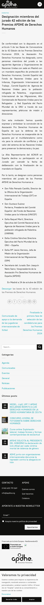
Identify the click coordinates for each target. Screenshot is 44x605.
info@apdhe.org (8, 493)
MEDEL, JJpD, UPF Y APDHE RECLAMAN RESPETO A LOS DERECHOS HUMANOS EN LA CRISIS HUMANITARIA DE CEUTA (26, 408)
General (6, 378)
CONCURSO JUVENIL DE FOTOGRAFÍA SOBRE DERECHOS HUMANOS (25, 421)
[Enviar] (39, 347)
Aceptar (31, 599)
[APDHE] (22, 558)
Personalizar (6, 594)
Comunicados (8, 368)
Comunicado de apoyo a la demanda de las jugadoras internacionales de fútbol (12, 322)
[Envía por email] (24, 301)
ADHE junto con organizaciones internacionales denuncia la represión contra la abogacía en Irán (25, 458)
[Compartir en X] (19, 301)
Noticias (5, 383)
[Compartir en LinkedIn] (29, 301)
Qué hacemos (27, 493)
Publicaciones (8, 388)
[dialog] (22, 588)
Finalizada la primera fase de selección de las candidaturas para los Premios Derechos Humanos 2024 (32, 323)
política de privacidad (28, 521)
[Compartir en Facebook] (14, 301)
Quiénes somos (28, 489)
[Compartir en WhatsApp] (9, 301)
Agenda (5, 362)
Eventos (5, 13)
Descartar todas (11, 599)
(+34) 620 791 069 (9, 488)
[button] (40, 4)
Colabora (25, 498)
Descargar (7, 288)
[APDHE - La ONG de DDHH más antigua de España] (10, 4)
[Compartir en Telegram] (34, 301)
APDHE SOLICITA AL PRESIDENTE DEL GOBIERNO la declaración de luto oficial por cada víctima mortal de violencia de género (26, 444)
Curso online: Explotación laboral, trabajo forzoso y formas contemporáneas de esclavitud (26, 432)
